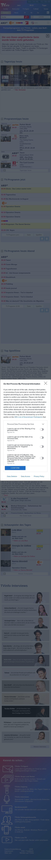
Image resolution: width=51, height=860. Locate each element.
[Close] (46, 384)
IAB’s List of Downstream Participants (28, 417)
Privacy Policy (39, 476)
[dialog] (25, 430)
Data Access (25, 476)
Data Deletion (12, 476)
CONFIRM (15, 468)
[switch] (42, 429)
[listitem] (25, 424)
